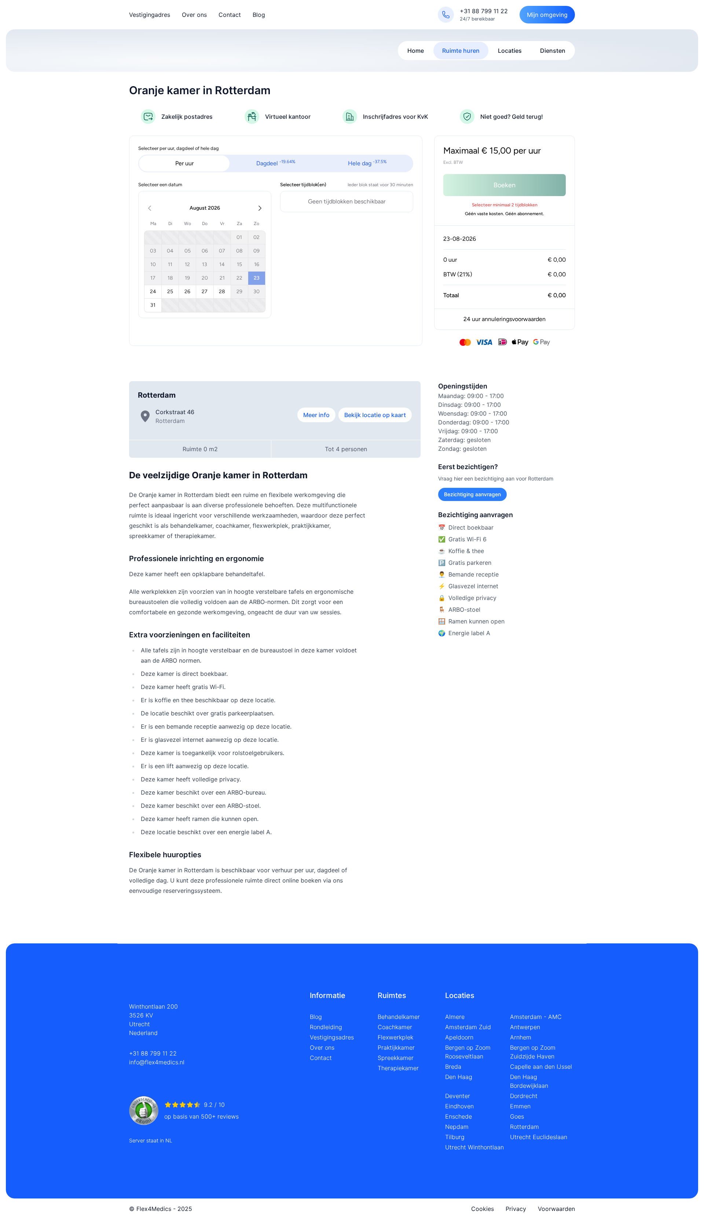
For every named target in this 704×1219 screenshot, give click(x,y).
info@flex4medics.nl (156, 1062)
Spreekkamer (396, 1057)
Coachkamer (395, 1027)
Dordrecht (524, 1096)
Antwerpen (525, 1027)
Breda (453, 1066)
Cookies (482, 1208)
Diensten (552, 50)
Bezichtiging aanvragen (472, 494)
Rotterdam (524, 1126)
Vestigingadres (149, 14)
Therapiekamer (398, 1068)
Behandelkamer (399, 1016)
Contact (230, 14)
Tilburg (455, 1137)
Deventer (457, 1096)
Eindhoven (459, 1106)
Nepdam (457, 1126)
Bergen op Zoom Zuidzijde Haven (533, 1052)
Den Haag (458, 1076)
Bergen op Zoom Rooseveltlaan (468, 1052)
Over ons (194, 14)
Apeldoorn (459, 1037)
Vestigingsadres (332, 1037)
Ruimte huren (461, 50)
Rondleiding (326, 1027)
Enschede (458, 1116)
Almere (455, 1016)
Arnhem (520, 1037)
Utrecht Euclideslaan (538, 1137)
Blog (259, 14)
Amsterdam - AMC (536, 1016)
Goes (517, 1116)
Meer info (316, 415)
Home (415, 50)
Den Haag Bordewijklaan (529, 1081)
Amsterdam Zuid (468, 1027)
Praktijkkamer (396, 1047)
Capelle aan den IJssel (541, 1066)
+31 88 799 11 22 (153, 1053)
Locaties (510, 50)
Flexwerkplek (395, 1037)
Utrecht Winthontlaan (474, 1147)
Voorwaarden (556, 1208)
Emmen (520, 1106)
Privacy (516, 1208)
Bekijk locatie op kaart (375, 415)
